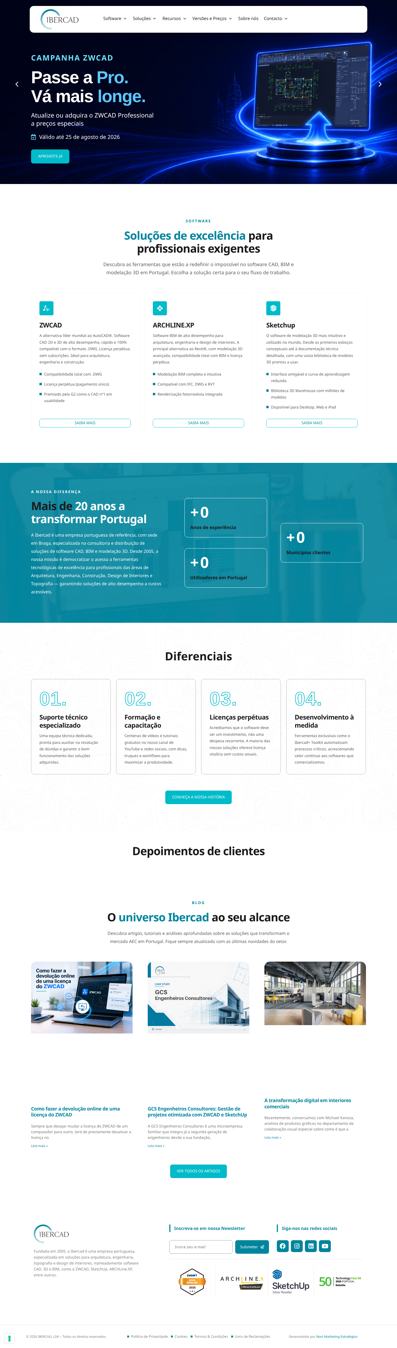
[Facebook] (283, 1286)
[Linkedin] (311, 1286)
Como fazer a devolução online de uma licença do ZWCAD (75, 1168)
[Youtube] (325, 1286)
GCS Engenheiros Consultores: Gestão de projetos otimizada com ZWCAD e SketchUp (197, 1168)
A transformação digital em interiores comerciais (307, 1159)
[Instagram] (297, 1286)
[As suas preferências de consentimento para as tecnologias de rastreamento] (9, 1338)
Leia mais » (39, 1202)
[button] (115, 19)
